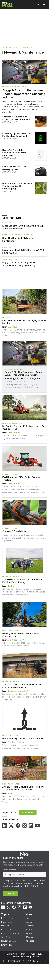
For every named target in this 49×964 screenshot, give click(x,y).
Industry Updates (10, 784)
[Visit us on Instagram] (24, 825)
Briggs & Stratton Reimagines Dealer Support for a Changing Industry (23, 94)
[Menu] (44, 4)
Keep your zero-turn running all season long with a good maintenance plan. (24, 437)
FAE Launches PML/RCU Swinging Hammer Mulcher (24, 321)
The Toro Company (16, 742)
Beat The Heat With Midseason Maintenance (18, 239)
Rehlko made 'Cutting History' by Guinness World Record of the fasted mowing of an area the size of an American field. (23, 592)
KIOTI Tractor (13, 433)
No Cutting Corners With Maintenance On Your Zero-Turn (23, 427)
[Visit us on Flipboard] (31, 825)
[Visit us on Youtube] (37, 825)
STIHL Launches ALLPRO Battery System (14, 168)
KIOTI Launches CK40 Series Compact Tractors (21, 478)
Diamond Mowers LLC (17, 691)
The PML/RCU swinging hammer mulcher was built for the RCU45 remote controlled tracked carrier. (23, 333)
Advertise (23, 954)
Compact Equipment (11, 474)
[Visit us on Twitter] (11, 825)
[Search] (38, 4)
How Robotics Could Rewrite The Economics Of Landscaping (17, 186)
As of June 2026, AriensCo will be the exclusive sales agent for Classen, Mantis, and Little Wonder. (23, 799)
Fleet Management (11, 630)
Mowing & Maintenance (17, 47)
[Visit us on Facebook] (18, 825)
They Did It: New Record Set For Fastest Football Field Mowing (22, 581)
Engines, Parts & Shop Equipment (16, 87)
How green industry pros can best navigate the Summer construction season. (23, 644)
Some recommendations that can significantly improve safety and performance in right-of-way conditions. (24, 697)
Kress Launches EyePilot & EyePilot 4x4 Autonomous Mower (22, 227)
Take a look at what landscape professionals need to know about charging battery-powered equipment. (24, 538)
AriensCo (11, 793)
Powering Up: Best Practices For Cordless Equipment (17, 134)
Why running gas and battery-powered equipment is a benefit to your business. (20, 746)
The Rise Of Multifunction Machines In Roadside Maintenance (21, 686)
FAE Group (12, 327)
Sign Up (10, 893)
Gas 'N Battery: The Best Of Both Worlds (23, 738)
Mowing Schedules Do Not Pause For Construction (21, 634)
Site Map (35, 957)
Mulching (6, 317)
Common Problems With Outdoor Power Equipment (16, 118)
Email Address (10, 870)
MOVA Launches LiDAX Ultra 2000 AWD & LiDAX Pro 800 (23, 251)
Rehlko (10, 586)
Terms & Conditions (20, 957)
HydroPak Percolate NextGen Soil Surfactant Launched (14, 152)
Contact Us (12, 954)
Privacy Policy (36, 954)
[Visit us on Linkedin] (4, 825)
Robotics (6, 222)
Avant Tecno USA (15, 640)
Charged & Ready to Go (14, 531)
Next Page (27, 812)
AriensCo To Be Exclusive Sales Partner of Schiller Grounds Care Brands (24, 788)
